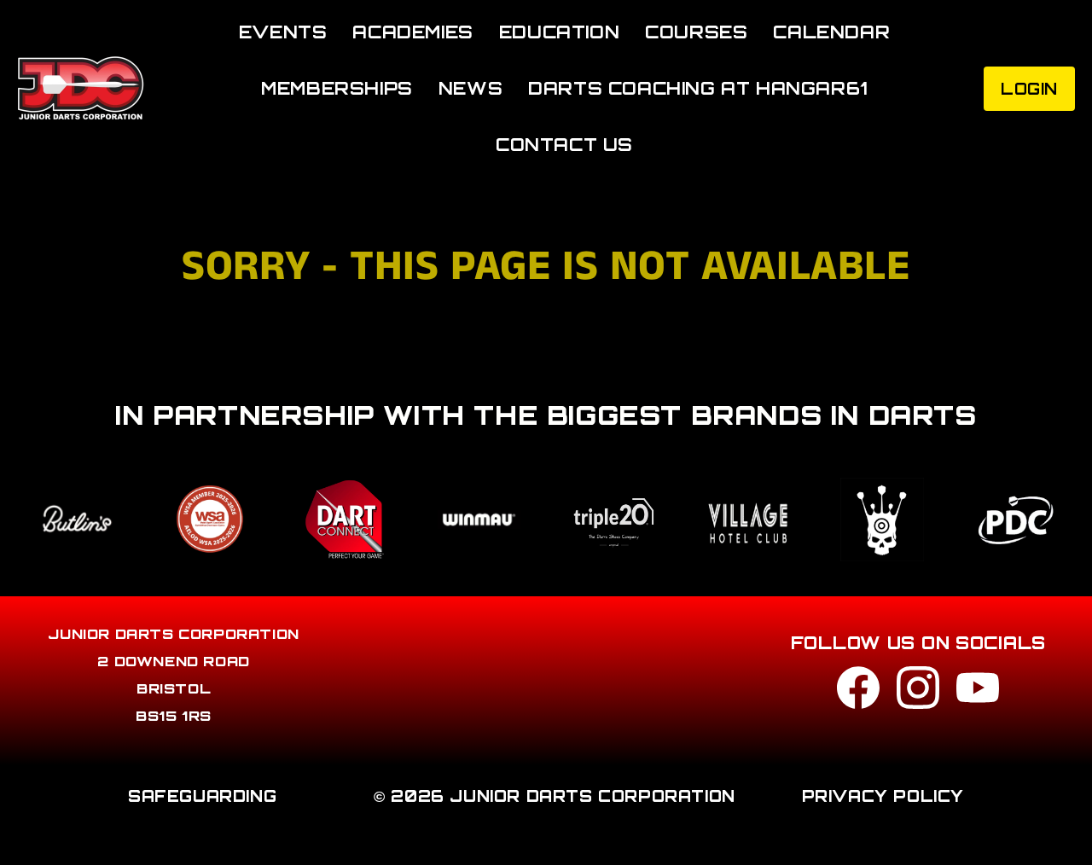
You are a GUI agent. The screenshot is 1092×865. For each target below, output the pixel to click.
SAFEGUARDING (202, 796)
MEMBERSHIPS (337, 88)
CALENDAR (831, 32)
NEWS (470, 88)
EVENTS (283, 32)
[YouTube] (977, 692)
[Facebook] (858, 692)
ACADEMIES (412, 32)
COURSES (696, 32)
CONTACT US (564, 144)
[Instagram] (918, 692)
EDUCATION (559, 32)
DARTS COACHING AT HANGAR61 (698, 88)
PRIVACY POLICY (883, 796)
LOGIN (1029, 88)
